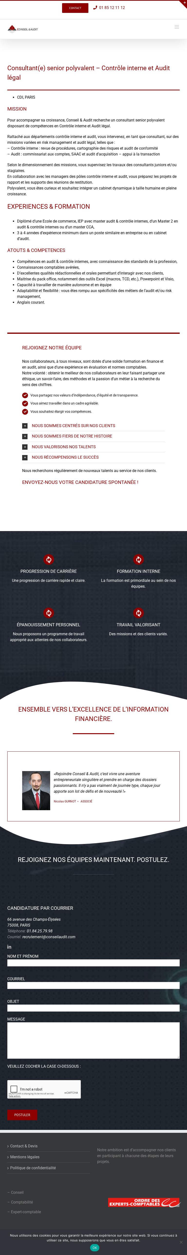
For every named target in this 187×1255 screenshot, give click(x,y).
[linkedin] (9, 947)
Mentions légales (24, 1157)
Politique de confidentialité (33, 1168)
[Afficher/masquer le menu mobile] (177, 26)
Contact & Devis (23, 1146)
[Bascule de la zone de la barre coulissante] (182, 4)
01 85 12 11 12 (111, 7)
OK (95, 1248)
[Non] (180, 1242)
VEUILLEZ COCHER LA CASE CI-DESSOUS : (44, 1066)
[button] (93, 426)
